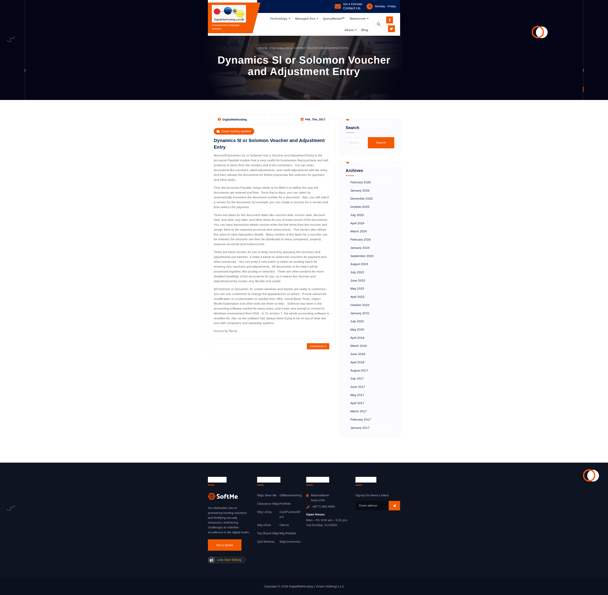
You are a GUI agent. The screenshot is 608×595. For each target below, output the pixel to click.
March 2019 (358, 345)
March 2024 (358, 231)
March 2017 (358, 411)
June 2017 (357, 386)
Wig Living (264, 512)
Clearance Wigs (268, 503)
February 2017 (360, 419)
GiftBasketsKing (290, 495)
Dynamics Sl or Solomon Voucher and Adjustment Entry (310, 48)
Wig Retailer (287, 533)
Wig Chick (264, 525)
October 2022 (359, 305)
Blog (364, 30)
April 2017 (357, 403)
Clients (284, 525)
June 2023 (357, 280)
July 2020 (357, 321)
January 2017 (360, 427)
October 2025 (359, 206)
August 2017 (359, 370)
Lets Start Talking (229, 559)
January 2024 (360, 247)
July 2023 (357, 272)
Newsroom (358, 18)
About (349, 30)
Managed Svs (305, 18)
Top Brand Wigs (268, 533)
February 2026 (360, 182)
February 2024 (360, 239)
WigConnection (290, 541)
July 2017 (357, 378)
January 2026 (360, 190)
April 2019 (357, 337)
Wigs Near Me (267, 495)
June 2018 (357, 354)
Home (263, 48)
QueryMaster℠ (334, 18)
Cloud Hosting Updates (236, 131)
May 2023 (357, 288)
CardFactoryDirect (290, 514)
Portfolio (285, 503)
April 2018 (357, 362)
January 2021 (360, 313)
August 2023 (359, 264)
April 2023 (357, 296)
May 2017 (357, 395)
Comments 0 (318, 346)
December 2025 (361, 198)
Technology (278, 18)
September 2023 (362, 256)
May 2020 (357, 329)
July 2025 (357, 215)
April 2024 (357, 223)
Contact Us (352, 8)
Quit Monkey (266, 541)
